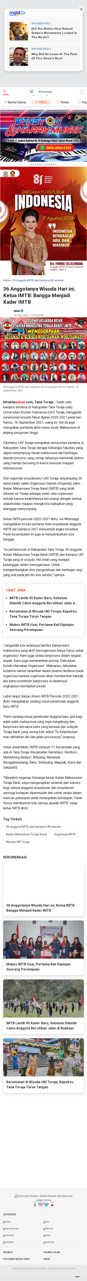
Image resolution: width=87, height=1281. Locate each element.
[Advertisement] (43, 1240)
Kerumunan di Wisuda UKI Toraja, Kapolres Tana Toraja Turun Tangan (43, 613)
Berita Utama (17, 102)
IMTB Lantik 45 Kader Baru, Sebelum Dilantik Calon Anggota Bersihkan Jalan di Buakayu (43, 601)
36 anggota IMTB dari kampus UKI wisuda (33, 826)
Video (43, 102)
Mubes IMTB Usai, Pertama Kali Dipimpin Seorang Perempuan (42, 627)
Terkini (64, 102)
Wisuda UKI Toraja (18, 842)
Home (7, 280)
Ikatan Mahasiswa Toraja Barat (26, 834)
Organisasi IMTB (65, 834)
